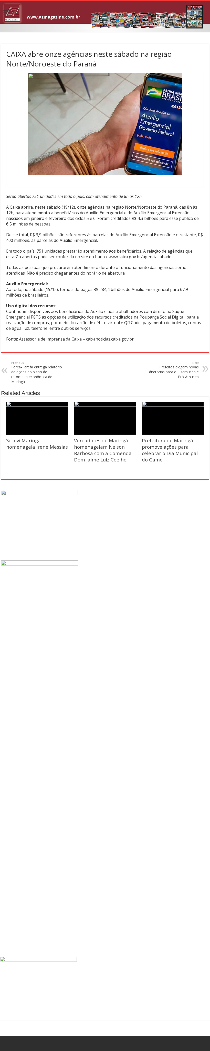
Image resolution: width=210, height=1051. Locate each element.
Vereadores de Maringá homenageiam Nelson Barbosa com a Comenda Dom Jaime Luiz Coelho (103, 450)
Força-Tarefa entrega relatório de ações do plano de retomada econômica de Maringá (36, 372)
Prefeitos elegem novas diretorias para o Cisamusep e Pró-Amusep (174, 370)
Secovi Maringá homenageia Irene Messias (37, 443)
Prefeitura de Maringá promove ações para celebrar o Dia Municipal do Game (170, 450)
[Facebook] (105, 1044)
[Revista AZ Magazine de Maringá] (105, 16)
